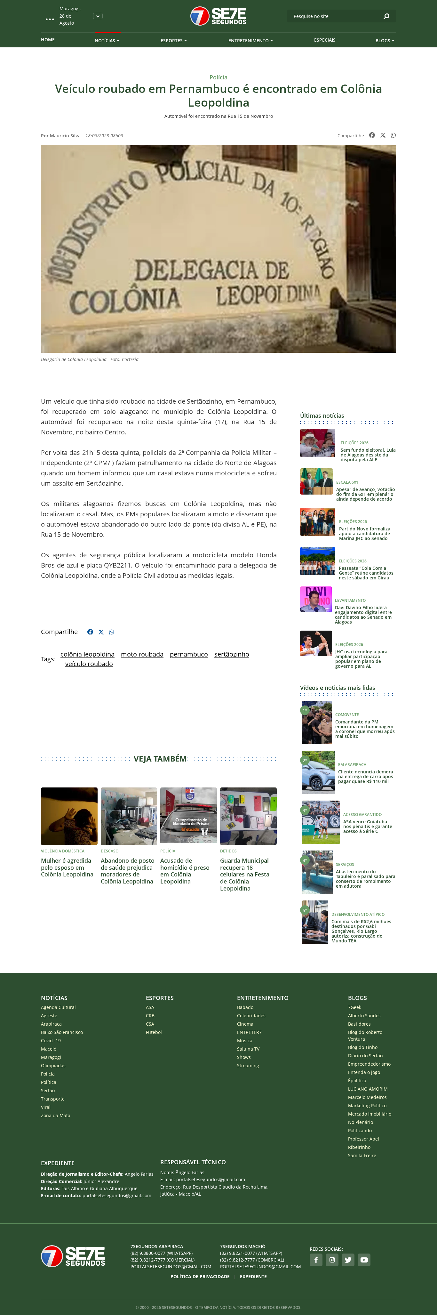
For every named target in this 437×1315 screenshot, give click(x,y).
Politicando (360, 1130)
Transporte (53, 1099)
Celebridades (251, 1015)
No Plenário (360, 1122)
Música (244, 1040)
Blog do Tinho (362, 1047)
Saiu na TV (248, 1049)
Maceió (48, 1049)
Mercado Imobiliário (369, 1114)
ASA (150, 1007)
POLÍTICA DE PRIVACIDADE (200, 1276)
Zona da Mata (55, 1115)
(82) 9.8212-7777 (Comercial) (163, 1260)
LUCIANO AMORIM (368, 1089)
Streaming (248, 1065)
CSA (150, 1024)
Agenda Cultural (58, 1007)
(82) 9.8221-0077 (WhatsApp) (251, 1253)
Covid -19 (51, 1040)
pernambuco (189, 654)
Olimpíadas (53, 1065)
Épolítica (357, 1080)
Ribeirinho (359, 1147)
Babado (245, 1007)
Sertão (48, 1090)
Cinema (245, 1024)
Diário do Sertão (365, 1056)
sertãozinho (231, 654)
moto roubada (142, 654)
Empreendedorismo (369, 1064)
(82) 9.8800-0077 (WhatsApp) (162, 1253)
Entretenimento (248, 40)
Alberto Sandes (364, 1015)
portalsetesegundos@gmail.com (171, 1266)
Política (48, 1082)
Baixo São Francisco (62, 1032)
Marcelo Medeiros (367, 1097)
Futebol (154, 1032)
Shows (244, 1057)
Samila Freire (362, 1155)
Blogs (383, 40)
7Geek (354, 1007)
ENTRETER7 (249, 1032)
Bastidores (359, 1024)
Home (48, 39)
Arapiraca (51, 1024)
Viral (46, 1107)
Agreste (49, 1015)
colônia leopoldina (87, 654)
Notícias (105, 40)
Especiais (325, 40)
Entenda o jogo (364, 1072)
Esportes (172, 40)
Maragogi (51, 1057)
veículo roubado (89, 663)
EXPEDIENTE (58, 1163)
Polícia (48, 1074)
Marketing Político (367, 1105)
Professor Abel (363, 1139)
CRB (150, 1015)
